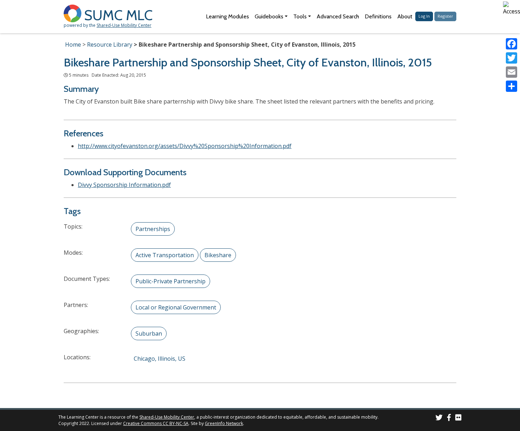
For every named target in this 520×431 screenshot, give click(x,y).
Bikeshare (217, 255)
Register (445, 16)
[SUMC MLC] (74, 13)
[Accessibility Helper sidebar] (511, 8)
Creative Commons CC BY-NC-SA (156, 423)
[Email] (511, 72)
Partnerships (152, 229)
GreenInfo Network (224, 423)
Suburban (148, 333)
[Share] (511, 86)
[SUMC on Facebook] (449, 418)
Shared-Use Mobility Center (124, 25)
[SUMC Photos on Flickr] (458, 418)
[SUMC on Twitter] (439, 418)
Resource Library (109, 44)
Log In (424, 16)
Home (73, 44)
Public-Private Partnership (170, 281)
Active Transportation (164, 255)
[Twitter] (511, 58)
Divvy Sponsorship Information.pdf (124, 185)
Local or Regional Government (175, 307)
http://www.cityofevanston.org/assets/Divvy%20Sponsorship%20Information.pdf (184, 146)
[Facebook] (511, 44)
